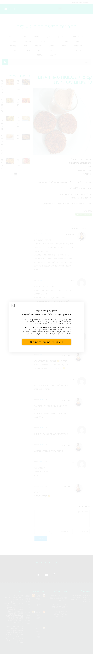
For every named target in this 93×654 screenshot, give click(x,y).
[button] (13, 305)
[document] (46, 327)
